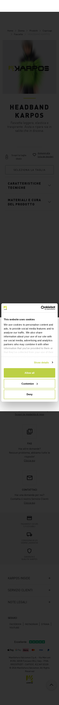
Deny (29, 394)
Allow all (29, 372)
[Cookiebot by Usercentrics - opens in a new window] (41, 308)
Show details (41, 362)
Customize (27, 383)
